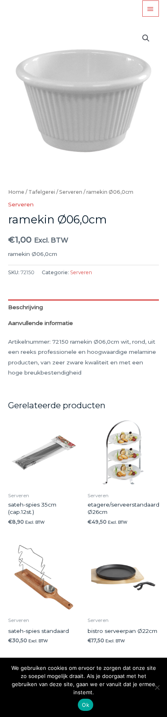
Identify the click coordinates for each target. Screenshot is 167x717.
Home (16, 192)
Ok (85, 705)
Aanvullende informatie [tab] (40, 323)
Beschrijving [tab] (25, 307)
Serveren (70, 192)
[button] (146, 38)
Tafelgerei (41, 192)
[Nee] (157, 687)
